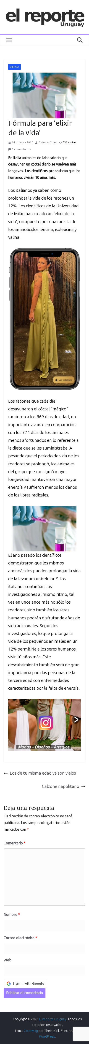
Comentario (14, 843)
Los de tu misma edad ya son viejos (43, 773)
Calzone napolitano (60, 786)
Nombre (12, 914)
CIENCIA (14, 66)
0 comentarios (21, 149)
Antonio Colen (48, 142)
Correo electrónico (20, 938)
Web (7, 960)
